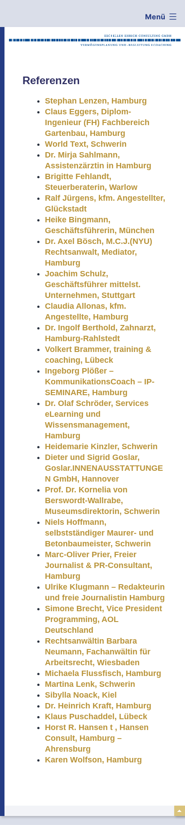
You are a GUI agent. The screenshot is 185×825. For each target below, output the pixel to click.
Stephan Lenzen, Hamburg (96, 100)
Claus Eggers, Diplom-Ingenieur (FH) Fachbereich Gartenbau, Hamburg (97, 122)
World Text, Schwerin (86, 144)
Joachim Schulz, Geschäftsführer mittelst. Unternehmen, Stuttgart (93, 284)
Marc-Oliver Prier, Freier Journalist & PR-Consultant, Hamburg (98, 565)
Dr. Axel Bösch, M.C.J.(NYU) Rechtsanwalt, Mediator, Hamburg (98, 252)
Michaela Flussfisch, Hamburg (103, 673)
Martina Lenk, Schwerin (90, 684)
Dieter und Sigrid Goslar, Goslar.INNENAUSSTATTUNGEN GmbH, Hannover (104, 468)
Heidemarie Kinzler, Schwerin (101, 446)
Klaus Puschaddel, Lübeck (96, 716)
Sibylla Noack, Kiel (81, 694)
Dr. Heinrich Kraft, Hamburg (98, 705)
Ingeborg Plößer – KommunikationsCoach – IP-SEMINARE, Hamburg (99, 381)
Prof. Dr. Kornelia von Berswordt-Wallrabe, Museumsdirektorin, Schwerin (102, 500)
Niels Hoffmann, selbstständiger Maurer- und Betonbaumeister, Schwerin (99, 533)
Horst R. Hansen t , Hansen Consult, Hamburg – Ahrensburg (97, 738)
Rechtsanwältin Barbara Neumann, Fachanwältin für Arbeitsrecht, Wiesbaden (97, 651)
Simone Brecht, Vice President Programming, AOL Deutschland (103, 619)
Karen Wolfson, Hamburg (93, 759)
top (179, 811)
